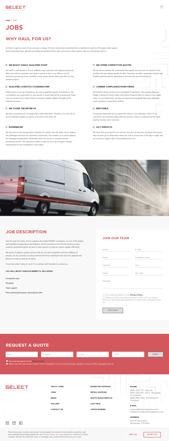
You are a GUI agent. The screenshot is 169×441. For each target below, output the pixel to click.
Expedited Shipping (100, 386)
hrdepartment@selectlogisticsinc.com (146, 412)
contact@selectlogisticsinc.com (144, 409)
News (53, 398)
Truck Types (57, 386)
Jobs (53, 392)
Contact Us (57, 409)
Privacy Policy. (49, 434)
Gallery (55, 404)
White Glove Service (101, 398)
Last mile (95, 404)
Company (47, 354)
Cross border (98, 409)
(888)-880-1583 (137, 398)
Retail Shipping (98, 392)
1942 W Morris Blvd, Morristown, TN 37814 (139, 422)
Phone (116, 354)
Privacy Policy (136, 295)
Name (9, 354)
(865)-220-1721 (136, 390)
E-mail (81, 354)
